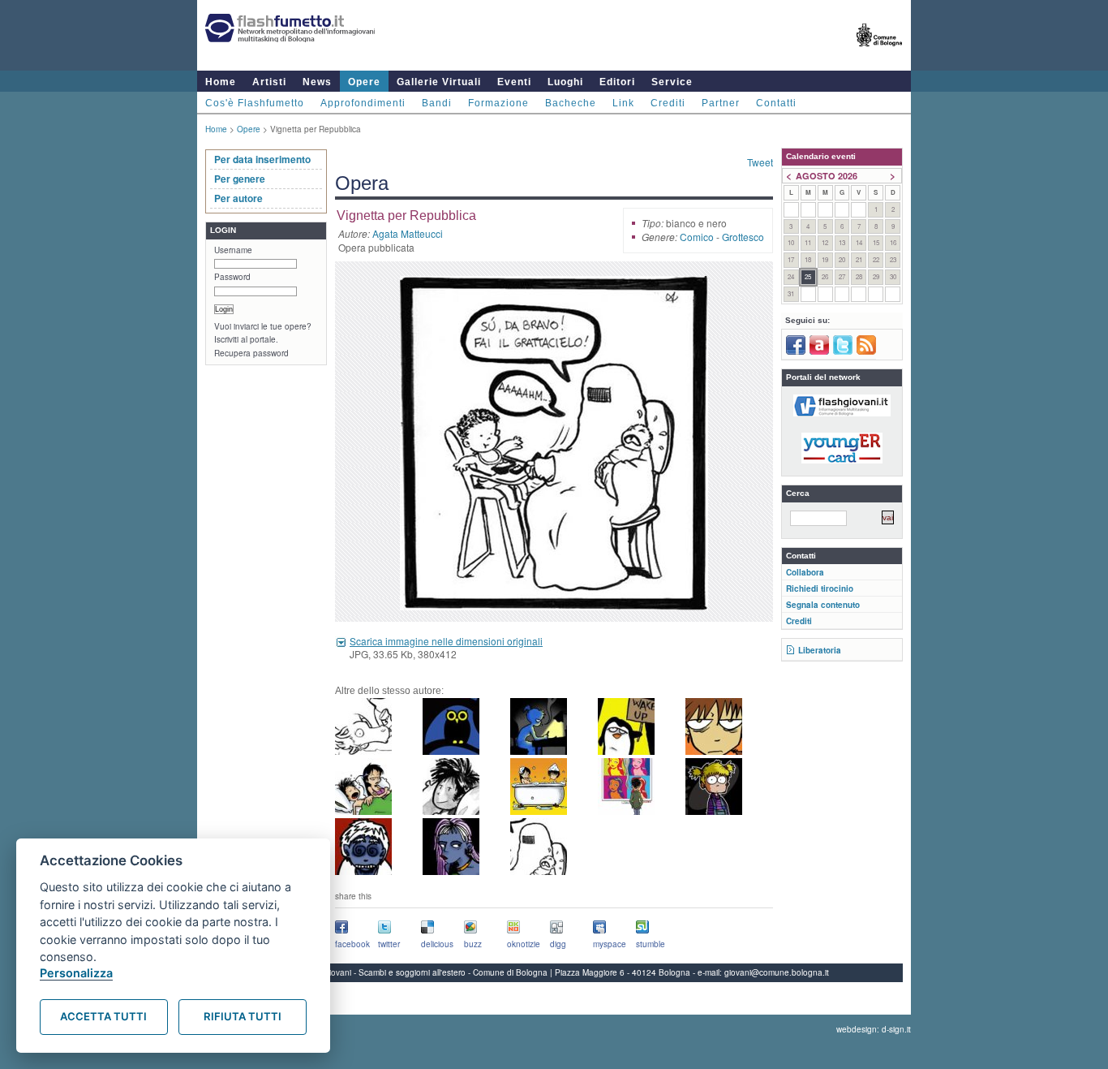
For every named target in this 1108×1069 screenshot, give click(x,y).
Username (233, 250)
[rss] (866, 351)
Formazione (498, 103)
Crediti (668, 103)
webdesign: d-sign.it (873, 1029)
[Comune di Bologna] (880, 53)
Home (220, 82)
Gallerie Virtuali (439, 82)
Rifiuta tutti (242, 1016)
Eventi (514, 82)
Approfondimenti (363, 103)
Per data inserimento (262, 159)
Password (232, 276)
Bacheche (570, 103)
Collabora (805, 572)
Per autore (238, 198)
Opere (364, 82)
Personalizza (76, 973)
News (317, 82)
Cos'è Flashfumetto (254, 103)
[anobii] (819, 351)
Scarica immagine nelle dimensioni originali (446, 641)
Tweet (760, 162)
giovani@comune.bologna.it (776, 972)
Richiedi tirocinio (819, 588)
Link (623, 103)
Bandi (437, 103)
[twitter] (842, 351)
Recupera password (251, 353)
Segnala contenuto (823, 604)
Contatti (776, 103)
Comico (697, 237)
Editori (617, 82)
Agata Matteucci (407, 233)
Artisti (269, 82)
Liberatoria (819, 650)
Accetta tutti (103, 1016)
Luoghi (565, 82)
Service (672, 82)
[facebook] (795, 351)
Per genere (239, 178)
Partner (721, 103)
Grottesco (743, 237)
